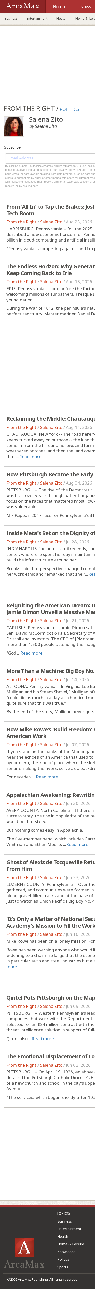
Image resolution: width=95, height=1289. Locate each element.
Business (11, 18)
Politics (63, 1259)
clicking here (30, 185)
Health (61, 18)
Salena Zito (51, 222)
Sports (62, 1267)
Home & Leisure (70, 1244)
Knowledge (66, 1251)
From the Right (21, 222)
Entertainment (37, 18)
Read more (30, 456)
